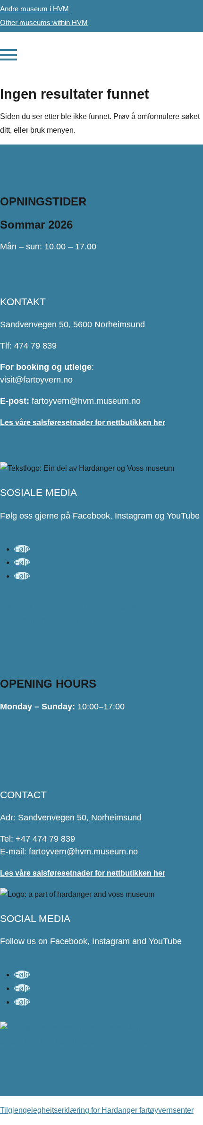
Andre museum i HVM (34, 9)
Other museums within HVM (44, 22)
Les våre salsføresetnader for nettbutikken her (82, 422)
